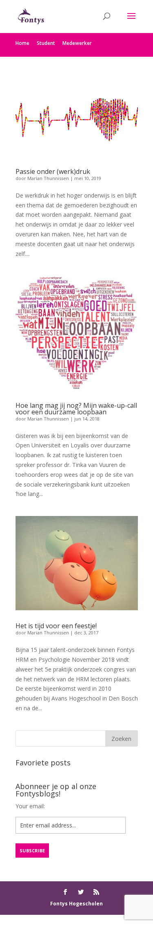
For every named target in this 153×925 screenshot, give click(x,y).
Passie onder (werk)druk (53, 171)
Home (22, 43)
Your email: (30, 806)
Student (46, 43)
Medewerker (77, 43)
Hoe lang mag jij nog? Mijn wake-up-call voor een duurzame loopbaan (76, 408)
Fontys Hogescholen (76, 903)
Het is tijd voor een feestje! (56, 625)
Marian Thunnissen (48, 178)
